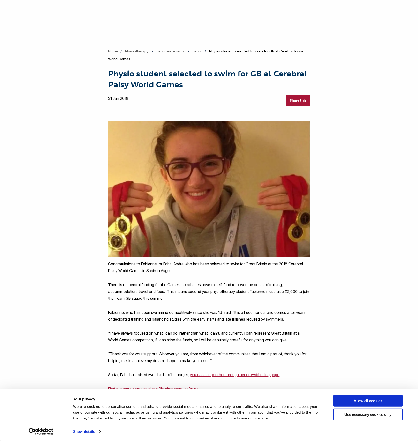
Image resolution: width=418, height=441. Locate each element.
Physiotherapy (137, 51)
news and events (171, 51)
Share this (298, 100)
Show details (84, 431)
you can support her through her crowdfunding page (234, 374)
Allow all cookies (368, 401)
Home (113, 51)
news (197, 51)
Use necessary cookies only (367, 414)
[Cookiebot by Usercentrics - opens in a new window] (41, 431)
